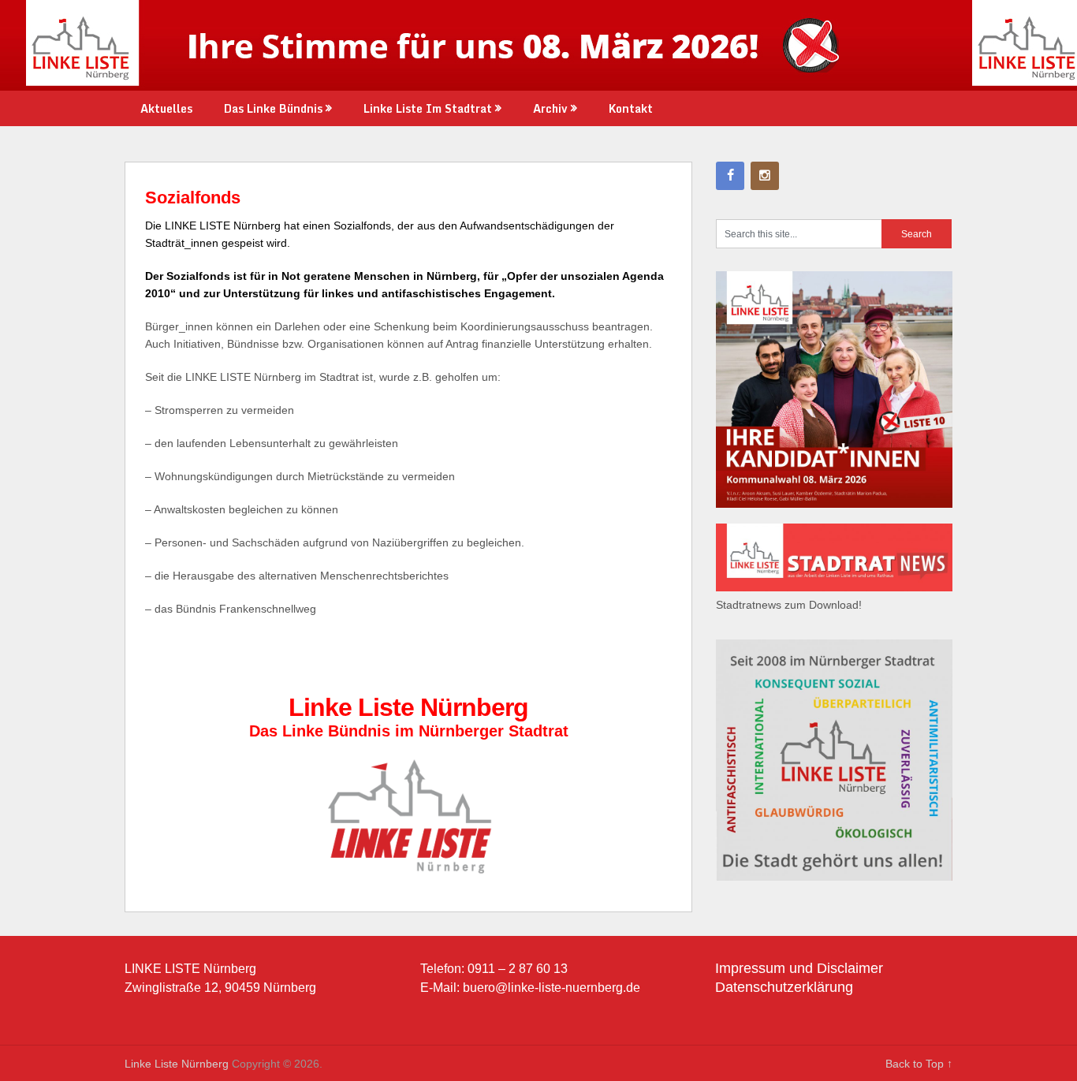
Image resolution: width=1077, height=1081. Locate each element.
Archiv (550, 108)
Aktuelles (166, 108)
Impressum (750, 968)
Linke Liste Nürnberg (177, 1063)
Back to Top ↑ (918, 1063)
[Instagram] (765, 176)
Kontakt (631, 108)
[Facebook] (730, 176)
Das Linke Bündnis (273, 108)
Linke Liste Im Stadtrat (427, 108)
